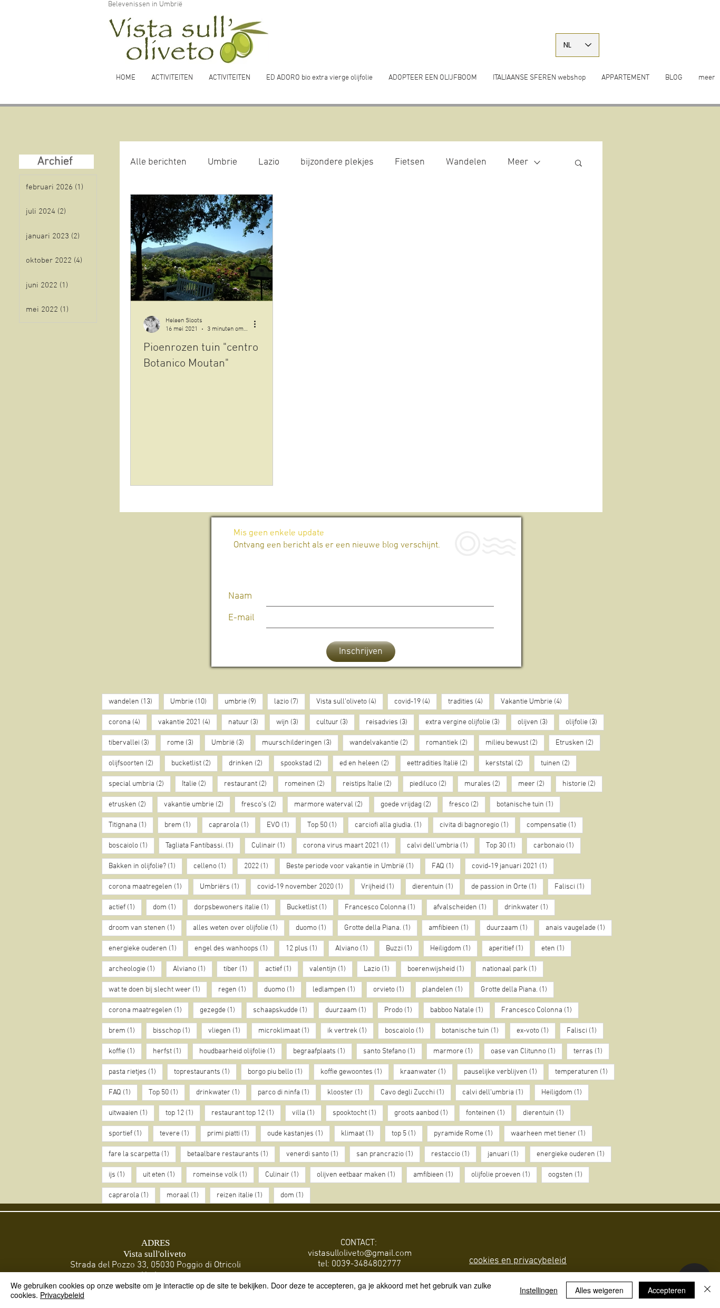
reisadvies (390, 722)
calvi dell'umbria (441, 845)
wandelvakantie (382, 742)
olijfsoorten (134, 763)
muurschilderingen (300, 742)
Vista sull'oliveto (349, 701)
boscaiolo (131, 845)
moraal (186, 1195)
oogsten (568, 1174)
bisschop (175, 1030)
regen (235, 989)
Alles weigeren (599, 1290)
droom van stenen (145, 927)
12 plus (305, 948)
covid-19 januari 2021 (513, 866)
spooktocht (358, 1113)
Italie (197, 783)
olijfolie (585, 722)
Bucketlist (310, 907)
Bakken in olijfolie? (145, 866)
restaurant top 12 (246, 1113)
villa (307, 1113)
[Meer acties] (258, 324)
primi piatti (231, 1133)
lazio (289, 701)
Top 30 (504, 845)
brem (181, 825)
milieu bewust (514, 742)
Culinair (271, 845)
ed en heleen (367, 763)
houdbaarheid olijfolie (240, 1051)
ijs (120, 1174)
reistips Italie (370, 783)
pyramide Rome (467, 1133)
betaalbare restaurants (231, 1154)
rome (183, 742)
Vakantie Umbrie (535, 701)
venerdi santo (315, 1154)
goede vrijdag (409, 804)
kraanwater (426, 1071)
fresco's (262, 804)
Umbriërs (223, 886)
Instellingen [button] (539, 1290)
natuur (246, 722)
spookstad (304, 763)
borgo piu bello (278, 1071)
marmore (456, 1051)
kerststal (507, 763)
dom (168, 907)
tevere (178, 1133)
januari (507, 1154)
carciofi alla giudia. (392, 825)
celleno (213, 866)
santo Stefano (392, 1051)
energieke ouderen (146, 948)
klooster (348, 1092)
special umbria (140, 783)
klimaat (361, 1133)
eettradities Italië (440, 763)
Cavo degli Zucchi (416, 1092)
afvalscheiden (463, 907)
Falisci (572, 886)
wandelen (134, 701)
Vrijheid (381, 886)
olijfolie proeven (504, 1174)
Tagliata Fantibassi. (203, 845)
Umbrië (231, 742)
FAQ (446, 866)
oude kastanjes (298, 1133)
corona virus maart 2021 (349, 845)
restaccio (453, 1154)
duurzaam (510, 927)
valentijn (331, 969)
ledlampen (337, 989)
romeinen (308, 783)
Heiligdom (454, 948)
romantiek (450, 742)
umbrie (244, 701)
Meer (518, 162)
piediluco (431, 783)
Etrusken (578, 742)
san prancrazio (388, 1154)
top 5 (407, 1133)
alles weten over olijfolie (239, 927)
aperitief (509, 948)
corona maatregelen (149, 886)
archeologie (135, 969)
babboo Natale (460, 1010)
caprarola (232, 825)
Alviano (355, 948)
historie (582, 783)
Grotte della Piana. (380, 927)
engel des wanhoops (234, 948)
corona (128, 722)
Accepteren (667, 1290)
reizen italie (243, 1195)
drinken (249, 763)
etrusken (131, 804)
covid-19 (415, 701)
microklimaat (287, 1030)
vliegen (227, 1030)
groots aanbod (424, 1113)
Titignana (131, 825)
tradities (469, 701)
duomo (314, 927)
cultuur (335, 722)
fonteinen (489, 1113)
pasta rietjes (136, 1071)
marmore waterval (331, 804)
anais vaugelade (579, 927)
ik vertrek (350, 1030)
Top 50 (325, 825)
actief (125, 907)
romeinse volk (223, 1174)
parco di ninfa (287, 1092)
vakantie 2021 (187, 722)
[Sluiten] (707, 1290)
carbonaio (557, 845)
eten (556, 948)
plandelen (446, 989)
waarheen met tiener (551, 1133)
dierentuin (436, 886)
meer (534, 783)
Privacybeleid (62, 1295)
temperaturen (585, 1071)
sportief (129, 1133)
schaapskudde (283, 1010)
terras (591, 1051)
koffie (125, 1051)
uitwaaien (131, 1113)
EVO (281, 825)
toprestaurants (205, 1071)
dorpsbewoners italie (235, 907)
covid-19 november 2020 (303, 886)
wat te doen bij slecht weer (158, 989)
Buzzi (402, 948)
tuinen (559, 763)
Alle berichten (158, 162)
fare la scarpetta (142, 1154)
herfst (170, 1051)
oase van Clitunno (526, 1051)
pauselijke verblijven (504, 1071)
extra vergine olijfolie (466, 722)
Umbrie (222, 162)
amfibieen (452, 927)
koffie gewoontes (354, 1071)
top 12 (183, 1113)
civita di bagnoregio (477, 825)
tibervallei (132, 742)
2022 (259, 866)
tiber (238, 969)
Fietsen (410, 162)
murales (485, 783)
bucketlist (194, 763)
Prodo (401, 1010)
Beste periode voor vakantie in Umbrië (353, 866)
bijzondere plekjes (337, 162)
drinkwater (529, 907)
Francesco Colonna (383, 907)
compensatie (555, 825)
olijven (536, 722)
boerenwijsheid (439, 969)
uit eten (162, 1174)
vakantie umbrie (197, 804)
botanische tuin (528, 804)
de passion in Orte (507, 886)
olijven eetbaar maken (359, 1174)
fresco (467, 804)
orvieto (392, 989)
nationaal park (512, 969)
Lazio (268, 162)
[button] (578, 163)
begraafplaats (322, 1051)
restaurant (249, 783)
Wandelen (466, 162)
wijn (290, 722)
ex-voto (536, 1030)
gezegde (221, 1010)
